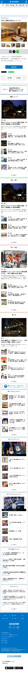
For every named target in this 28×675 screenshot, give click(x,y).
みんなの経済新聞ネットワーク (14, 656)
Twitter (14, 627)
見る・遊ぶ (12, 5)
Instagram (17, 627)
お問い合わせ (4, 638)
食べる (7, 5)
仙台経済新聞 (14, 2)
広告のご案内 (4, 640)
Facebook (10, 627)
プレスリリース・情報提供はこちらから (10, 634)
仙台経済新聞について (6, 632)
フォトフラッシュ (5, 17)
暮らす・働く (21, 5)
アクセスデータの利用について (8, 636)
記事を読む (14, 67)
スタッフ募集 (4, 642)
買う (17, 5)
